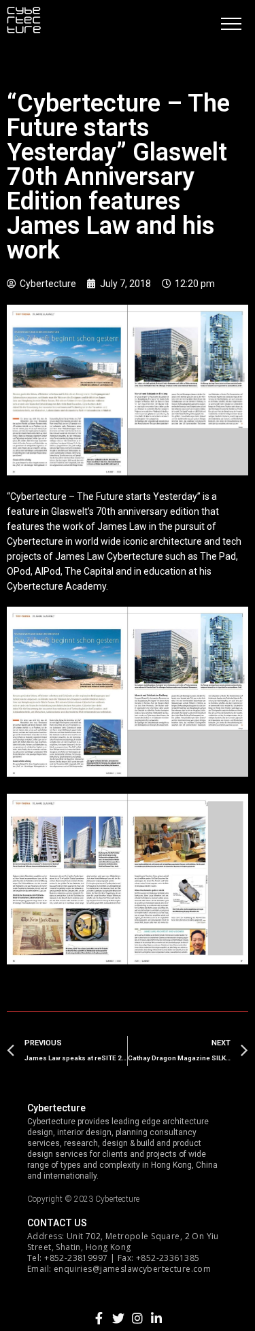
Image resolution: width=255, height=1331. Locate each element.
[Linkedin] (156, 1318)
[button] (231, 24)
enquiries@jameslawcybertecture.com (132, 1269)
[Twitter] (118, 1318)
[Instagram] (137, 1318)
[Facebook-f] (99, 1318)
